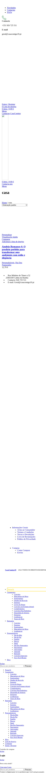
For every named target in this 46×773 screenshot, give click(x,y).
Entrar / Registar (10, 746)
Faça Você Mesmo (20, 658)
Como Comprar (23, 550)
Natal (16, 643)
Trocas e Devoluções (25, 534)
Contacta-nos (7, 184)
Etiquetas (17, 615)
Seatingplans (18, 598)
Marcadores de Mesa (21, 596)
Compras (15, 548)
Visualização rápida (10, 237)
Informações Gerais (20, 527)
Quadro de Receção (20, 600)
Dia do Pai (17, 637)
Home (4, 203)
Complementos (19, 609)
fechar (2, 751)
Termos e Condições (25, 532)
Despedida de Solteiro (21, 613)
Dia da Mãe (18, 635)
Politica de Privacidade (26, 539)
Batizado (17, 654)
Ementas (17, 603)
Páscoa (16, 641)
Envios (20, 553)
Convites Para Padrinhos (22, 611)
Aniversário (18, 650)
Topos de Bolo (19, 619)
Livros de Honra (19, 605)
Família (16, 639)
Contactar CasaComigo (11, 113)
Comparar (8, 744)
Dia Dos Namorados (21, 645)
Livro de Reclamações (26, 537)
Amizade (17, 652)
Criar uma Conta (5, 767)
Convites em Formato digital (24, 607)
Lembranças (18, 617)
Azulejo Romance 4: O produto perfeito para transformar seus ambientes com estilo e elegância (14, 252)
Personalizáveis (8, 263)
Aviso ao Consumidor (26, 530)
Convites (17, 594)
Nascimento (18, 647)
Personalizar (7, 235)
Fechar (2, 664)
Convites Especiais (20, 656)
